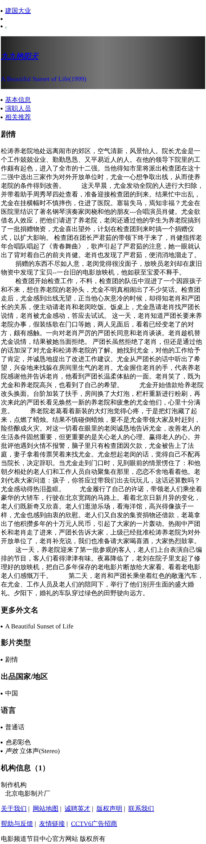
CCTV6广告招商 (94, 823)
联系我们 (141, 808)
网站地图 (45, 808)
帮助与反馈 (17, 823)
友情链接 (52, 823)
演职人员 (18, 108)
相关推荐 (18, 117)
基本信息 (18, 99)
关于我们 (14, 808)
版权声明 (109, 808)
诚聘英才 (77, 808)
